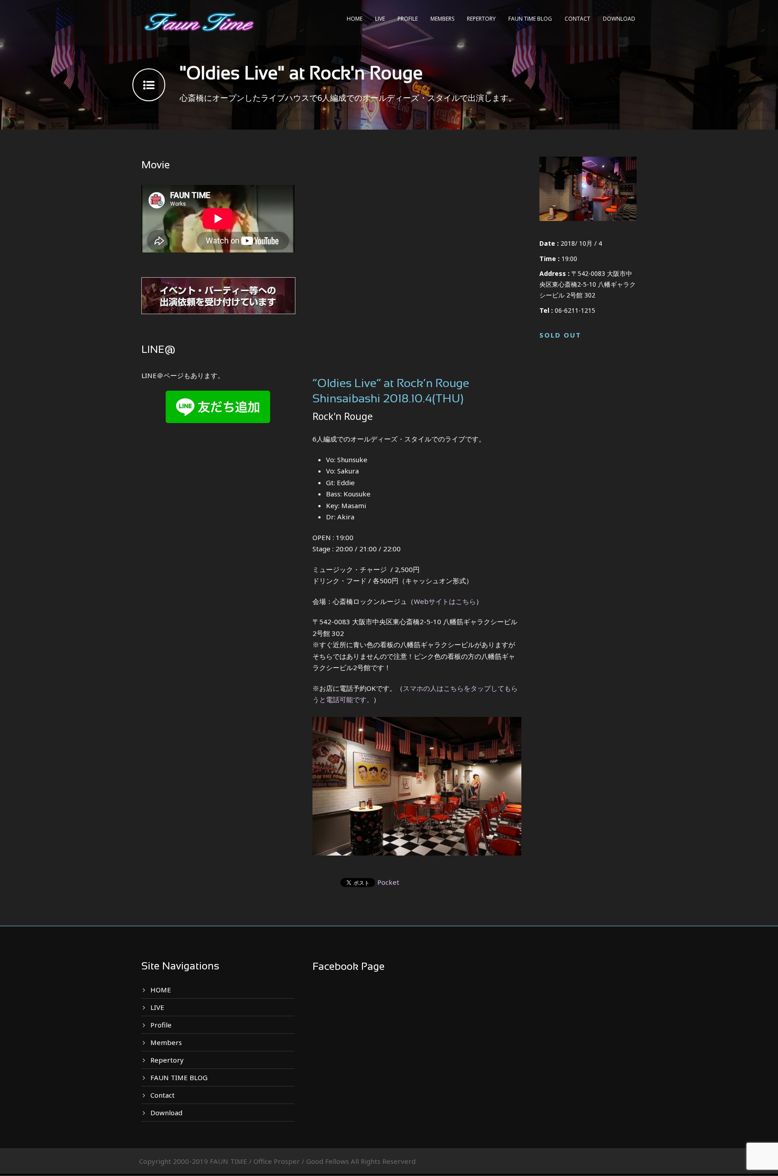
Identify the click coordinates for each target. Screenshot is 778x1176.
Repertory (481, 19)
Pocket (388, 882)
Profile (408, 19)
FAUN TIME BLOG (530, 19)
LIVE (380, 19)
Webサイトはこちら (445, 601)
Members (442, 19)
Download (619, 19)
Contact (577, 19)
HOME (354, 19)
